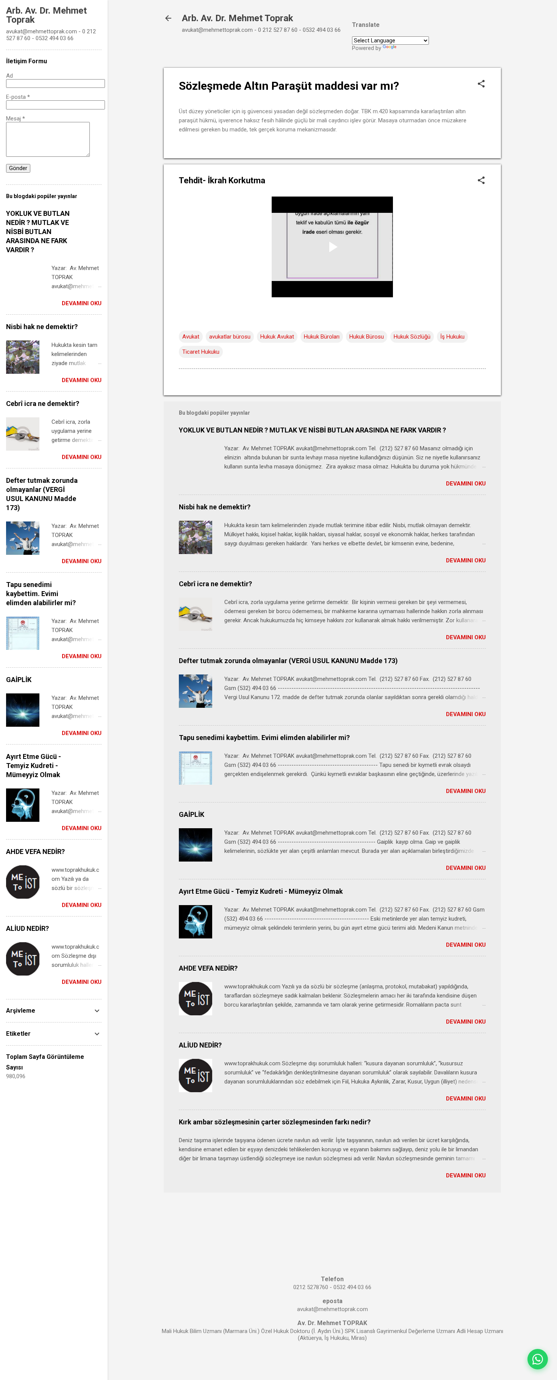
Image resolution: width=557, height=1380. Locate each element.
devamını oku (466, 483)
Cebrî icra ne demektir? (215, 584)
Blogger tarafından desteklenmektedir (332, 1360)
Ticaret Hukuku (200, 351)
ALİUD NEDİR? (200, 1045)
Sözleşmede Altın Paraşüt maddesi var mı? (289, 85)
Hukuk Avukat (277, 336)
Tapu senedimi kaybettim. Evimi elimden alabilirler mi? (264, 738)
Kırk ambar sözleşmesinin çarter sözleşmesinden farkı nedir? (275, 1122)
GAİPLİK (191, 814)
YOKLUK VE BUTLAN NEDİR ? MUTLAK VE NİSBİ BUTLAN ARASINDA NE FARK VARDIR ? (312, 430)
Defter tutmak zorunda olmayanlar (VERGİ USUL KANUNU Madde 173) (288, 661)
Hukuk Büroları (322, 336)
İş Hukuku (452, 336)
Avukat (190, 336)
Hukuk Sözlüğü (412, 336)
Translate (409, 48)
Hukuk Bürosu (366, 336)
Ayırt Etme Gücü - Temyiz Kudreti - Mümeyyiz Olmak (261, 891)
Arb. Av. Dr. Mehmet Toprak (237, 18)
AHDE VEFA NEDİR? (208, 968)
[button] (481, 84)
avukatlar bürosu (229, 336)
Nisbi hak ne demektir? (214, 507)
